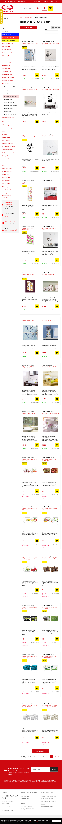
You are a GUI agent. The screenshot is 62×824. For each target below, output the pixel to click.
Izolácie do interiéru (7, 171)
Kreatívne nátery (6, 46)
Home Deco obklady (7, 168)
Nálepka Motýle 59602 (48, 320)
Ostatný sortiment (6, 137)
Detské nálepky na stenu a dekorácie (8, 118)
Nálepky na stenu (28, 17)
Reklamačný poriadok (47, 806)
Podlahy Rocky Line (7, 159)
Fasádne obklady (6, 49)
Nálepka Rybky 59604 (28, 367)
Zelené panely (5, 174)
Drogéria (4, 134)
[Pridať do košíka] (37, 75)
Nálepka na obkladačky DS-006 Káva (49, 558)
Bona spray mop (6, 65)
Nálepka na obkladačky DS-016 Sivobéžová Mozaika (49, 706)
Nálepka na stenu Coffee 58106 (49, 228)
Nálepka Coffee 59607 (48, 274)
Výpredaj (4, 28)
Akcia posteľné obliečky (8, 37)
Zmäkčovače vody (6, 190)
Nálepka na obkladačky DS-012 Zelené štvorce (49, 656)
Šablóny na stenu (6, 121)
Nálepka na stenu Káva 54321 (50, 182)
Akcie (3, 22)
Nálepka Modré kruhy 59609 (30, 43)
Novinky (4, 25)
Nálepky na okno (8, 99)
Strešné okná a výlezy (7, 149)
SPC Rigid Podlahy (6, 156)
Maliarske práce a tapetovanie (6, 196)
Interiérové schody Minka (8, 146)
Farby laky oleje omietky (8, 43)
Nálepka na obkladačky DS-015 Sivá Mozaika (29, 706)
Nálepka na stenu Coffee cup (50, 136)
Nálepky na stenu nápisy (10, 87)
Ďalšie (57, 1)
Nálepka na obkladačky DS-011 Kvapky (29, 656)
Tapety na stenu (6, 68)
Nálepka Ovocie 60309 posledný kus (28, 228)
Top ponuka (5, 31)
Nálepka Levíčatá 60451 (28, 274)
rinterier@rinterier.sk (10, 1)
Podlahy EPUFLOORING (8, 162)
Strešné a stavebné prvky (8, 152)
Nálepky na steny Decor (10, 114)
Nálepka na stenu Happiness (30, 136)
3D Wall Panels (6, 59)
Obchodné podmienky (47, 799)
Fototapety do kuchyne (8, 77)
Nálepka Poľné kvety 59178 (29, 89)
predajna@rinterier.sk (27, 809)
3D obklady (5, 187)
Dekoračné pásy (8, 111)
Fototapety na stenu (7, 74)
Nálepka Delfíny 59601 (28, 320)
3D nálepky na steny (9, 102)
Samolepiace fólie (6, 71)
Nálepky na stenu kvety (9, 90)
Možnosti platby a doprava (48, 796)
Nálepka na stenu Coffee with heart (50, 90)
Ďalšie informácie (34, 821)
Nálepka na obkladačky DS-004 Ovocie (49, 509)
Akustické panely (6, 177)
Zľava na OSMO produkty (8, 40)
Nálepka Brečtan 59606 (28, 413)
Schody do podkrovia (7, 143)
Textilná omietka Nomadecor (9, 52)
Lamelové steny (6, 180)
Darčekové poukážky (48, 1)
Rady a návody (37, 1)
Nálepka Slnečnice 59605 (49, 367)
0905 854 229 (21, 1)
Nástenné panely (6, 140)
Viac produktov (40, 751)
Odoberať (54, 769)
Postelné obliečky (6, 62)
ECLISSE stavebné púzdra (8, 128)
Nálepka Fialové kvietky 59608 (50, 413)
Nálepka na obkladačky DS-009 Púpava (49, 607)
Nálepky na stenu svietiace (10, 105)
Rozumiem (56, 821)
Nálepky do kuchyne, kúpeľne (11, 96)
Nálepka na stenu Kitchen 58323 (29, 182)
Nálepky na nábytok (8, 108)
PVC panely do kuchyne (8, 56)
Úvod (21, 17)
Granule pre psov (6, 193)
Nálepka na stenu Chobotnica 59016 (50, 44)
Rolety (3, 165)
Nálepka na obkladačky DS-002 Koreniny (49, 459)
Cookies (43, 804)
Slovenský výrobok (6, 34)
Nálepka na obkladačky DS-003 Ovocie (29, 509)
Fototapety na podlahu (7, 80)
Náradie (4, 131)
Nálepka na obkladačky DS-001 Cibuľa (29, 459)
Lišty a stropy (5, 125)
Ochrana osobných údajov (48, 801)
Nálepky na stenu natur (9, 93)
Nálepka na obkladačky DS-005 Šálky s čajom (29, 558)
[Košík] (51, 8)
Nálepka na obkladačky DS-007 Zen (29, 607)
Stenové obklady (6, 183)
